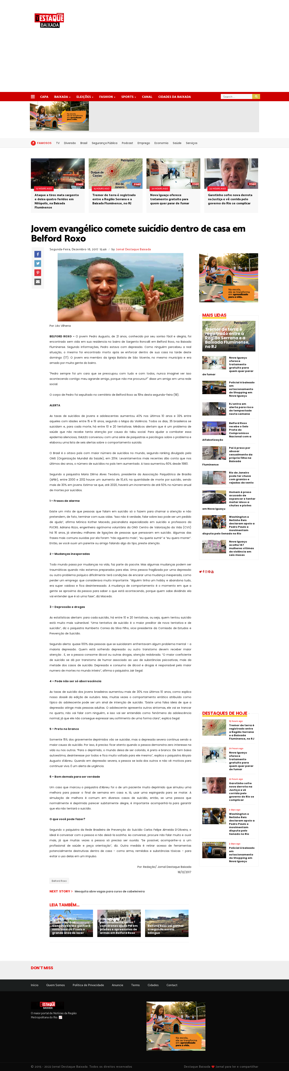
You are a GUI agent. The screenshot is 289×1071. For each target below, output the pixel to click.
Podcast (127, 143)
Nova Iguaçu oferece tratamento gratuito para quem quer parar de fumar (169, 199)
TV (58, 143)
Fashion (106, 97)
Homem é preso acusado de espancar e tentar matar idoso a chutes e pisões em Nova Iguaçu (228, 500)
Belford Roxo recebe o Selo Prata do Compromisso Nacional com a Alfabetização (226, 431)
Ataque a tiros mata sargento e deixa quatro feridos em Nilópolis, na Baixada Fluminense (57, 201)
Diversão (70, 143)
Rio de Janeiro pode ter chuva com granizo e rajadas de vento (241, 477)
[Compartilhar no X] (37, 263)
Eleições (83, 97)
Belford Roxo (59, 881)
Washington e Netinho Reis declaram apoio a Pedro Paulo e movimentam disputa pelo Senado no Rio (228, 525)
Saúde (177, 143)
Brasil (83, 143)
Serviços (191, 143)
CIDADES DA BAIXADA (174, 97)
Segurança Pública (104, 143)
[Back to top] (279, 1061)
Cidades (153, 985)
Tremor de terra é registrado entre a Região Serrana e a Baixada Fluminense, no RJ (114, 199)
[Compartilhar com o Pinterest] (37, 272)
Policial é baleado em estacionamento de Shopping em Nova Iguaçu (242, 389)
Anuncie (117, 985)
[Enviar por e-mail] (37, 282)
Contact (172, 985)
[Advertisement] (144, 62)
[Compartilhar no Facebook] (37, 254)
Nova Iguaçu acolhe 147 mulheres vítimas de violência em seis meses (241, 548)
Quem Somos (55, 985)
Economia (161, 143)
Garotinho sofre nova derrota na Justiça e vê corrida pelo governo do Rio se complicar (230, 199)
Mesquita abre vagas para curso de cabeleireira (110, 891)
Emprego (144, 143)
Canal (147, 97)
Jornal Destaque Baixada (133, 249)
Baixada (61, 97)
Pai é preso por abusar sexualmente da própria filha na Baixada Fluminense (227, 456)
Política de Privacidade (88, 985)
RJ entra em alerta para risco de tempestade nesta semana (241, 409)
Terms (135, 985)
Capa (44, 97)
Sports (127, 97)
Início (34, 985)
